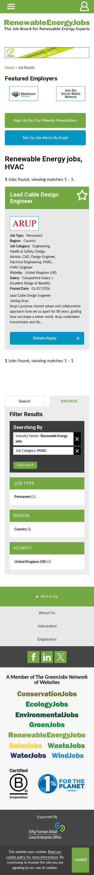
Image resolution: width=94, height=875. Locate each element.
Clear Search (25, 465)
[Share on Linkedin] (47, 657)
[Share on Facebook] (33, 657)
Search (24, 401)
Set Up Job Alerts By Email (45, 138)
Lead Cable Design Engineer (34, 197)
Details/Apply (44, 338)
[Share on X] (60, 657)
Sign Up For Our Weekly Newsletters (45, 120)
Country (22, 529)
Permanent (24, 497)
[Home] (47, 25)
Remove (77, 438)
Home (9, 68)
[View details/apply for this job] (24, 223)
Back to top (49, 596)
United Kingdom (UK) (32, 562)
